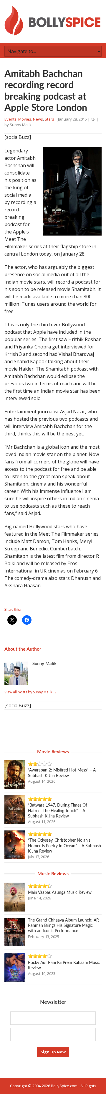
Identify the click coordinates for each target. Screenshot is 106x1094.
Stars (49, 119)
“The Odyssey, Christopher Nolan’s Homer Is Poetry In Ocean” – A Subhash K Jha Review (64, 845)
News (38, 119)
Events (10, 119)
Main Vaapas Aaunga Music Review (60, 893)
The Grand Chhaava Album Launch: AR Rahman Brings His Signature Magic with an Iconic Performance (63, 925)
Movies (24, 119)
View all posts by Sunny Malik (30, 692)
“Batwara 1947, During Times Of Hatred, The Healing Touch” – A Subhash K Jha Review (57, 810)
